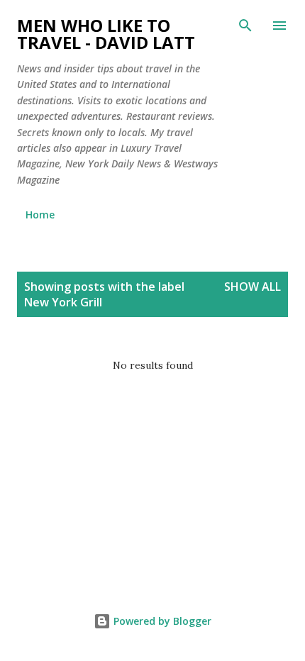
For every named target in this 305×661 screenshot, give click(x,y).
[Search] (245, 25)
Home (40, 214)
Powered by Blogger (161, 621)
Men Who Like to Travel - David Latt (106, 33)
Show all (252, 286)
